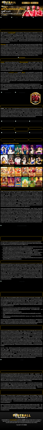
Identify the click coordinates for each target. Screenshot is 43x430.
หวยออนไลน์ (11, 427)
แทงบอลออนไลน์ (13, 420)
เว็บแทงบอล (3, 44)
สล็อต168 (22, 427)
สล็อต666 (26, 427)
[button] (1, 149)
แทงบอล (10, 32)
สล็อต (18, 427)
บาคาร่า (15, 427)
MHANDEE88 (31, 427)
